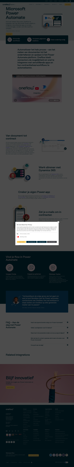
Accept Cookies (21, 241)
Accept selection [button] (42, 241)
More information (52, 241)
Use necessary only (31, 241)
